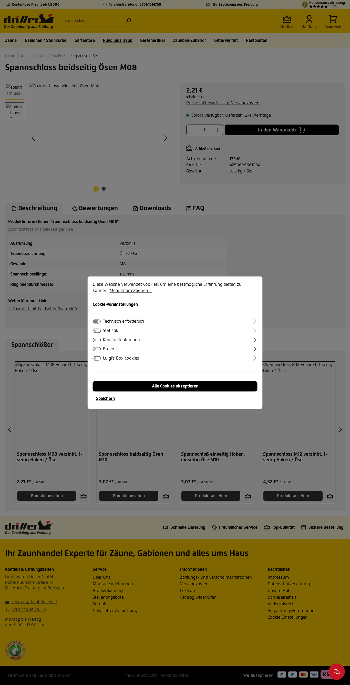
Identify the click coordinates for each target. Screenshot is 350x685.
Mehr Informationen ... (131, 291)
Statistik (110, 331)
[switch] (97, 331)
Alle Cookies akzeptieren (175, 386)
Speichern (105, 398)
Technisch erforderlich (123, 321)
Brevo (108, 349)
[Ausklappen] (254, 320)
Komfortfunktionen (121, 340)
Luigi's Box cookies (121, 358)
